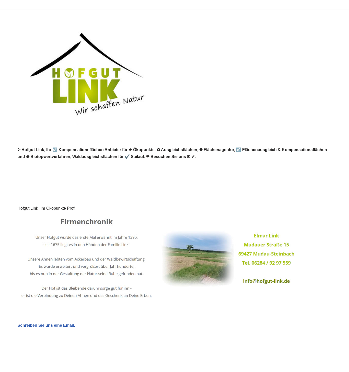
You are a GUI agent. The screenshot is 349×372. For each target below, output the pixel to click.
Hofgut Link (27, 208)
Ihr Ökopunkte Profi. (58, 208)
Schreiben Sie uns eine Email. (46, 325)
